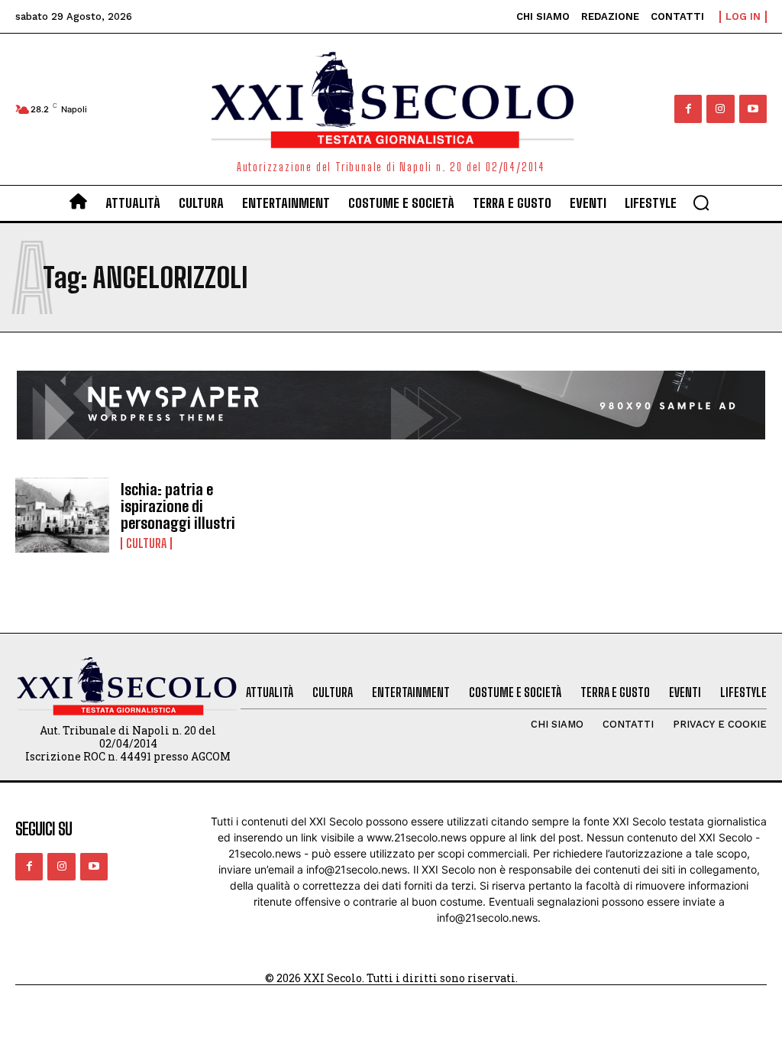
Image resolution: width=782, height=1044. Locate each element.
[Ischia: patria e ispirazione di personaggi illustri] (62, 515)
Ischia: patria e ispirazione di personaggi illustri (178, 506)
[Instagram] (720, 108)
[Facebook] (688, 108)
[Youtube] (753, 108)
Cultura (146, 543)
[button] (701, 202)
